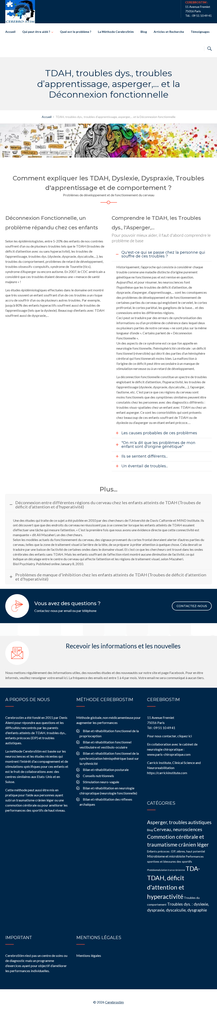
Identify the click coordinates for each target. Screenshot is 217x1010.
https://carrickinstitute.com (167, 773)
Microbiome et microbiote (166, 856)
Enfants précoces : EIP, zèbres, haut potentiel (176, 851)
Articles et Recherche (169, 31)
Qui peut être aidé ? (36, 31)
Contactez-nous (192, 606)
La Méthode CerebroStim (116, 31)
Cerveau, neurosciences (178, 829)
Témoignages (200, 31)
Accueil (10, 31)
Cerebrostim (114, 1002)
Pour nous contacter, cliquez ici (169, 736)
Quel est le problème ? (75, 31)
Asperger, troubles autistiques (179, 822)
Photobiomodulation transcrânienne (166, 870)
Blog (143, 31)
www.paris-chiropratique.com (169, 754)
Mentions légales (88, 955)
